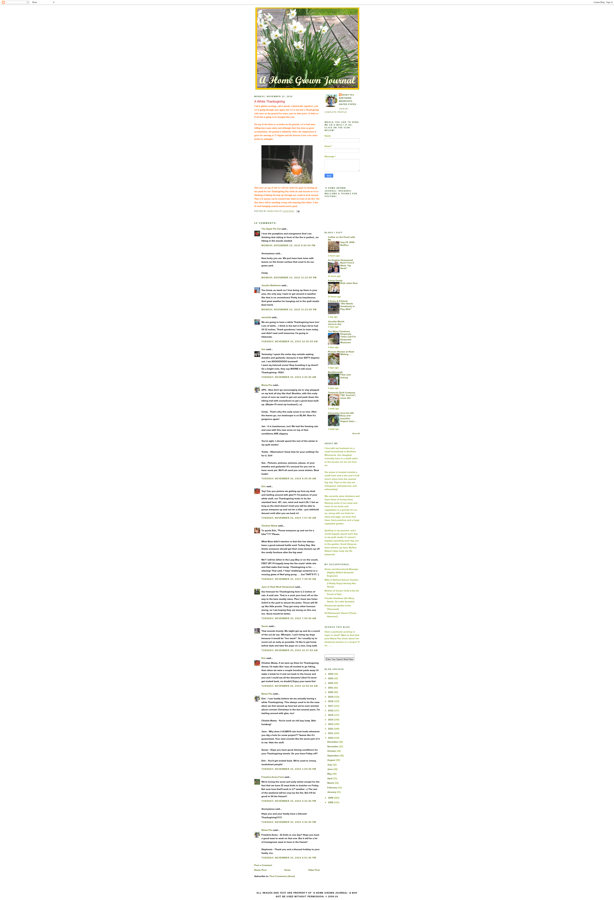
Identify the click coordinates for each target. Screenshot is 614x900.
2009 (331, 797)
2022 (331, 683)
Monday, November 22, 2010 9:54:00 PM (288, 245)
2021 (331, 687)
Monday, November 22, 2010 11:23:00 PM (289, 309)
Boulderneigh (335, 372)
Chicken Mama (269, 525)
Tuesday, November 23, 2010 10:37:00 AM (289, 650)
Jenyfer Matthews (271, 285)
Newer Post (260, 870)
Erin (263, 486)
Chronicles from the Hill (341, 413)
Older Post (314, 870)
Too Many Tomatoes (339, 331)
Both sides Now (349, 283)
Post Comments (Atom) (282, 876)
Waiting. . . (346, 354)
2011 (331, 733)
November (333, 746)
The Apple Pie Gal (271, 229)
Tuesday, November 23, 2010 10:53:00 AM (289, 686)
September (333, 755)
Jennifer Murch (336, 321)
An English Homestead (340, 260)
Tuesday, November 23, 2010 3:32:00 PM (288, 801)
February (332, 787)
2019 (331, 696)
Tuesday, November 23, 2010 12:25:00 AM (289, 341)
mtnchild (266, 317)
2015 (331, 715)
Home (287, 870)
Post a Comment (263, 865)
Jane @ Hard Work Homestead (278, 587)
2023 (331, 678)
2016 (331, 710)
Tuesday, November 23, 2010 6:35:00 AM (288, 478)
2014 (331, 719)
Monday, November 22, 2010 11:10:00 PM (289, 277)
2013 (331, 724)
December (333, 742)
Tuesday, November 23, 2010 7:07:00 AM (288, 518)
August (331, 760)
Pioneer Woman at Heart (341, 351)
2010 (331, 738)
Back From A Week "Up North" (347, 266)
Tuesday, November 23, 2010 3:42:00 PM (288, 822)
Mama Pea (266, 385)
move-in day (334, 324)
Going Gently (335, 280)
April (330, 778)
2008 (331, 802)
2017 (331, 706)
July (330, 764)
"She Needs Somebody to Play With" (347, 306)
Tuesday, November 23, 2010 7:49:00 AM (288, 579)
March (331, 783)
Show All (356, 433)
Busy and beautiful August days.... (348, 418)
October (332, 751)
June (330, 769)
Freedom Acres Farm (272, 777)
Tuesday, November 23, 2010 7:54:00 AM (288, 618)
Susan (264, 626)
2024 (331, 674)
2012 (331, 728)
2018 (331, 701)
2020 (331, 692)
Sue (263, 349)
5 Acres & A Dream (338, 301)
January (332, 792)
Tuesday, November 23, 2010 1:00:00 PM (288, 769)
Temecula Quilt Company (341, 392)
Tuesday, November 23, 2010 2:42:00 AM (288, 377)
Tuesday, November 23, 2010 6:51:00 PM (288, 857)
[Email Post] (298, 211)
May (329, 774)
